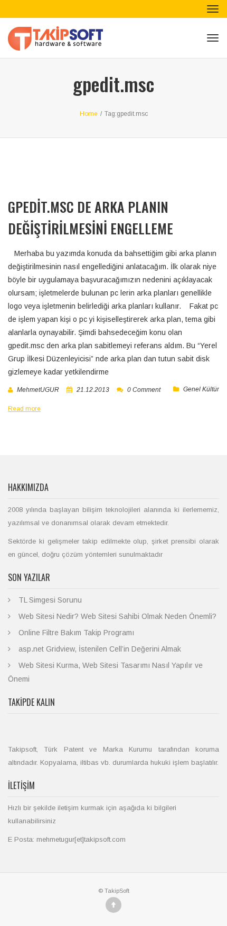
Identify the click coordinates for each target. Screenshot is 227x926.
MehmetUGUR (38, 389)
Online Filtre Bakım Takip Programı (76, 632)
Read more (24, 408)
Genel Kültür (201, 389)
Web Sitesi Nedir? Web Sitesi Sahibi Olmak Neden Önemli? (117, 616)
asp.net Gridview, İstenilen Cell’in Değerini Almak (99, 649)
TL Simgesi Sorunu (50, 600)
